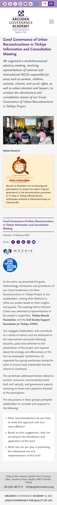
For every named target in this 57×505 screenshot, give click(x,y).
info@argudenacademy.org (40, 487)
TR (44, 3)
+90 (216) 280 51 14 (13, 487)
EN (51, 3)
